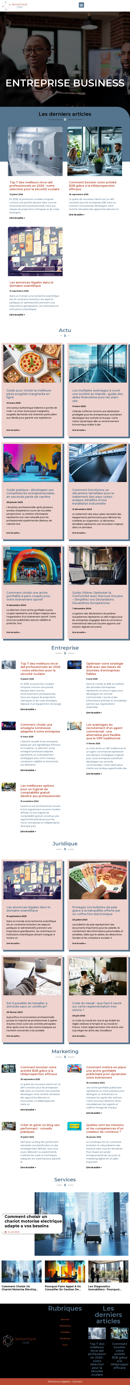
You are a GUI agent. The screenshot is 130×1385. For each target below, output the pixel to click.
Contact (77, 1381)
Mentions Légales (59, 1381)
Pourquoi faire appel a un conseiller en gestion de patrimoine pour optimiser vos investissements (63, 1288)
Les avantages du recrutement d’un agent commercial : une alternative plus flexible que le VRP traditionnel (104, 731)
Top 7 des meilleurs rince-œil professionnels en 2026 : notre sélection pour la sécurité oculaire (34, 186)
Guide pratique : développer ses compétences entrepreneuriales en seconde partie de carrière (30, 493)
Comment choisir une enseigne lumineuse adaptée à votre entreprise (40, 728)
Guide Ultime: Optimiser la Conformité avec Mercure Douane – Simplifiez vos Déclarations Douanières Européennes (97, 598)
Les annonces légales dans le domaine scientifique (31, 284)
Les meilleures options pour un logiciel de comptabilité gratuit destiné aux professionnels (40, 791)
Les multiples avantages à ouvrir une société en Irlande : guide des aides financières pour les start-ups (97, 396)
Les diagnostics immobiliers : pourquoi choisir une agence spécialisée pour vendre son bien (105, 1288)
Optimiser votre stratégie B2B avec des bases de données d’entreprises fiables (104, 669)
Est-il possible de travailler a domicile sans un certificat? (26, 1004)
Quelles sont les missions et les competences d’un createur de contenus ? (105, 1128)
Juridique (65, 1332)
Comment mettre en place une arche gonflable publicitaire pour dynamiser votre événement (106, 1072)
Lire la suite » (17, 218)
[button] (81, 5)
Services (65, 1319)
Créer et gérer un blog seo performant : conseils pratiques (40, 1128)
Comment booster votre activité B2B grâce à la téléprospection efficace (93, 186)
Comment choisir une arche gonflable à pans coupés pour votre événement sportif (28, 596)
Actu (64, 1344)
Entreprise (65, 1338)
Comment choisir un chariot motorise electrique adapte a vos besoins (33, 1221)
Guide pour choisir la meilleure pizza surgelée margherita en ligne (28, 394)
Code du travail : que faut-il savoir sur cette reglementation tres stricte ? (97, 1006)
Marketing (65, 1325)
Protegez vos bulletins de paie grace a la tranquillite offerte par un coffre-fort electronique (96, 911)
